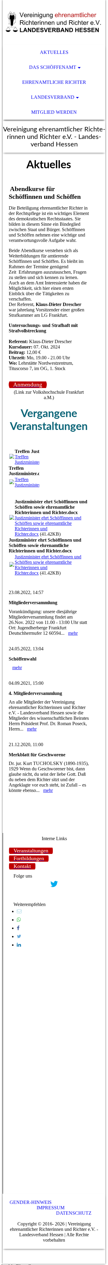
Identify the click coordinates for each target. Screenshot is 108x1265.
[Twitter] (19, 936)
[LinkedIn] (19, 944)
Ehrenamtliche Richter (54, 82)
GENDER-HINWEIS (31, 1202)
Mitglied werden (54, 112)
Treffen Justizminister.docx (32, 459)
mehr (73, 633)
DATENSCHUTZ (74, 1213)
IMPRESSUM (50, 1207)
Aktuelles (54, 52)
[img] (54, 22)
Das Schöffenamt (52, 67)
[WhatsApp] (19, 919)
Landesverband (52, 97)
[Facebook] (18, 928)
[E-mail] (19, 911)
